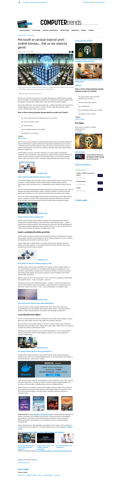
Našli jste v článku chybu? (24, 462)
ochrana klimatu (48, 475)
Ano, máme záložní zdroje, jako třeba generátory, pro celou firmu (39, 118)
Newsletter (75, 30)
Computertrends (22, 35)
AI (23, 475)
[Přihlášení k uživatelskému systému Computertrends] (101, 30)
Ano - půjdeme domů (27, 125)
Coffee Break (64, 30)
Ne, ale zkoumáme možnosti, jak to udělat (33, 129)
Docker (78, 188)
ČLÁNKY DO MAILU (99, 2)
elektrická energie (31, 475)
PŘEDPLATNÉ (87, 2)
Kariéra (83, 30)
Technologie (36, 30)
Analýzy (91, 30)
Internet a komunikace (50, 30)
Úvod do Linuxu (81, 181)
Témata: (20, 475)
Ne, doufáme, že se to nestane (29, 133)
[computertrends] (20, 2)
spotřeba (57, 475)
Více (100, 175)
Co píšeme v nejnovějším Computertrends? (35, 2)
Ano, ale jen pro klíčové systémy (30, 122)
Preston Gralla (22, 52)
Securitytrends (25, 30)
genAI (39, 475)
